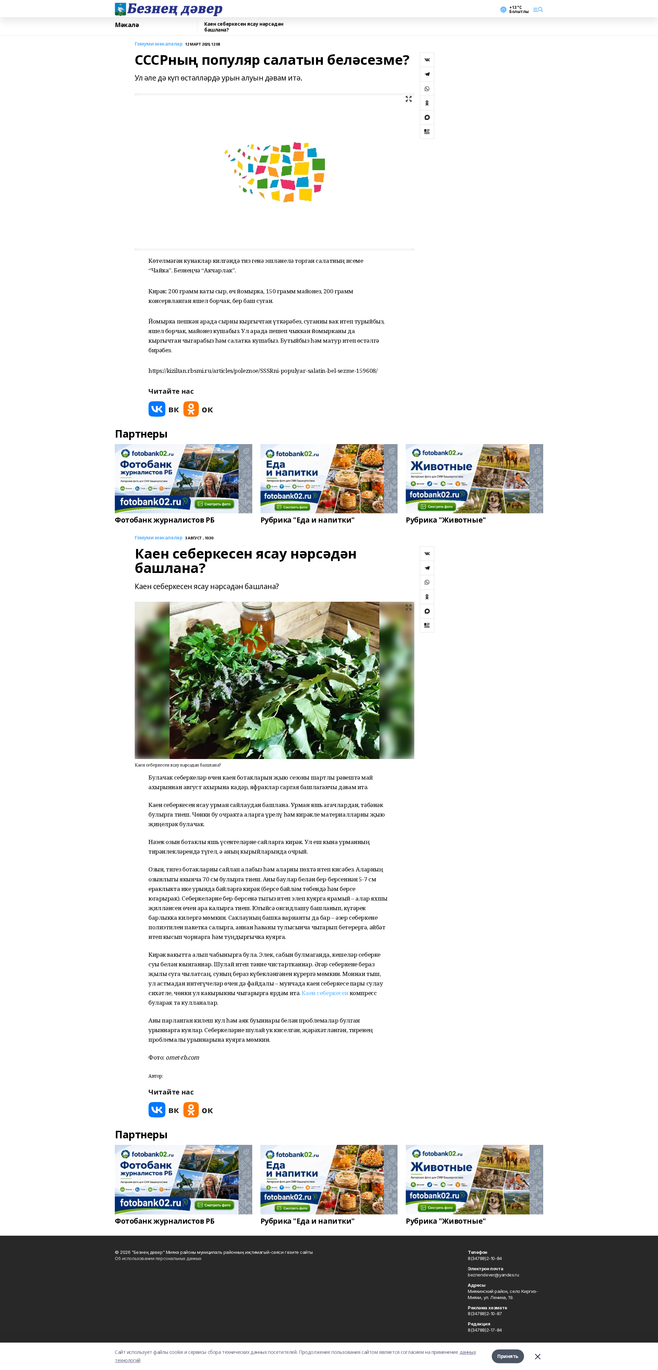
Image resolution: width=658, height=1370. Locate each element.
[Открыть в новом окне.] (163, 409)
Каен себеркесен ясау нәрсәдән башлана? (243, 27)
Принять (508, 1356)
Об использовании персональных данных (158, 1258)
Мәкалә (127, 25)
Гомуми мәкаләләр (158, 44)
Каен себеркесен (324, 993)
